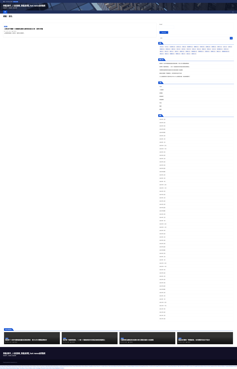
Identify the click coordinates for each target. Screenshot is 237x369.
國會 (173, 49)
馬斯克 (194, 53)
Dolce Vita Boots (150, 366)
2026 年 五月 (162, 129)
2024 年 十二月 (162, 184)
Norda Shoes (66, 366)
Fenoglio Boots (196, 366)
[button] (232, 12)
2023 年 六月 (162, 243)
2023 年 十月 (162, 230)
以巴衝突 (172, 46)
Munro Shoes (37, 366)
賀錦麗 (172, 53)
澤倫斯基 (194, 51)
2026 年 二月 (162, 139)
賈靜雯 (178, 53)
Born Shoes (30, 366)
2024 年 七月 (162, 201)
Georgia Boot (142, 366)
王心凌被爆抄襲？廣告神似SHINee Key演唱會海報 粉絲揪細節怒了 (174, 76)
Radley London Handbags (34, 368)
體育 (160, 109)
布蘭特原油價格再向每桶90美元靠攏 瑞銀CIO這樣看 (171, 70)
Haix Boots (119, 366)
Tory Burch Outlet (44, 366)
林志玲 (226, 49)
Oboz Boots (24, 366)
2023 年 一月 (162, 259)
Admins (14, 31)
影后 (199, 49)
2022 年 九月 (162, 273)
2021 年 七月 (162, 318)
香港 (188, 53)
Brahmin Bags (16, 368)
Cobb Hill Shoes (180, 366)
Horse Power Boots (74, 366)
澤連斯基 (201, 51)
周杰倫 (168, 49)
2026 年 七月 (162, 122)
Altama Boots (9, 368)
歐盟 (171, 51)
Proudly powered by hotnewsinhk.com (10, 362)
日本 (214, 49)
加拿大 (219, 46)
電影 (160, 106)
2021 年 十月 (162, 308)
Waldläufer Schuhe (59, 368)
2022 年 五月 (162, 286)
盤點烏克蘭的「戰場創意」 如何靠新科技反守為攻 (170, 73)
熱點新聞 (161, 99)
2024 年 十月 (162, 191)
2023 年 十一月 (162, 227)
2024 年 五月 (162, 207)
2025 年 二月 (162, 178)
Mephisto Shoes (10, 366)
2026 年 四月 (162, 132)
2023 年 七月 (162, 240)
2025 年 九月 (162, 155)
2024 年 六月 (162, 204)
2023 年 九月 (162, 233)
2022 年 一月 (162, 299)
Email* (160, 24)
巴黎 (194, 49)
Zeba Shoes (96, 366)
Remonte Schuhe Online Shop (47, 368)
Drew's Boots (218, 366)
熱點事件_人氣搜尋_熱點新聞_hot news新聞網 (24, 5)
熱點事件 (5, 26)
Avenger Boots (3, 366)
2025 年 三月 (162, 174)
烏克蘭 (207, 51)
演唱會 (188, 51)
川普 (189, 49)
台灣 (230, 46)
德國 (204, 49)
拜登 (209, 49)
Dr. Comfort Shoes (103, 366)
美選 (161, 53)
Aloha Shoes (82, 366)
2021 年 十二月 (162, 302)
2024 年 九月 (162, 194)
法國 (176, 51)
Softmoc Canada (225, 366)
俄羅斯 (196, 46)
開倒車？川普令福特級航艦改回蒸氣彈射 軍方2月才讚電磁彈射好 (174, 63)
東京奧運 (219, 49)
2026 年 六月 (162, 125)
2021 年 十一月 (162, 305)
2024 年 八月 (162, 197)
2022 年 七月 (162, 279)
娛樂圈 (161, 93)
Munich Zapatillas (89, 366)
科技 (160, 102)
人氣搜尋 (161, 89)
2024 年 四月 (162, 210)
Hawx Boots (2, 368)
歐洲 (166, 51)
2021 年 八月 (162, 315)
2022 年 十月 (162, 269)
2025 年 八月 (162, 158)
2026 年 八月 (162, 119)
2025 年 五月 (162, 168)
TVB (166, 46)
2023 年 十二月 (162, 224)
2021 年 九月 (162, 312)
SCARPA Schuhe (189, 366)
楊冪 (161, 51)
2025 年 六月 (162, 165)
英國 (166, 53)
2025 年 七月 (162, 161)
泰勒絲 (182, 51)
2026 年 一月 (162, 142)
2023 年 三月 (162, 253)
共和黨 (202, 46)
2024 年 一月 (162, 220)
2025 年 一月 (162, 181)
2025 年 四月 (162, 171)
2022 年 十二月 (162, 263)
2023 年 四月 (162, 250)
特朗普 (213, 51)
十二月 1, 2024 (8, 31)
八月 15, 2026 (9, 342)
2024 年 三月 (162, 214)
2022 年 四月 (162, 289)
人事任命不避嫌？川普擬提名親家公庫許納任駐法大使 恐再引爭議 (23, 29)
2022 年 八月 (162, 276)
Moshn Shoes (204, 366)
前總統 (208, 46)
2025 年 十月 (162, 152)
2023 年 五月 (162, 246)
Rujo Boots (173, 366)
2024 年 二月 (162, 217)
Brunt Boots (51, 366)
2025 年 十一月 (162, 148)
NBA (161, 46)
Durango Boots (157, 366)
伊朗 (184, 46)
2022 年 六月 (162, 282)
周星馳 (162, 49)
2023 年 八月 (162, 237)
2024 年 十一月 (162, 188)
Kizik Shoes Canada (166, 366)
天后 (178, 49)
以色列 (178, 46)
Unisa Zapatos (211, 366)
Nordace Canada (126, 366)
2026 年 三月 (162, 135)
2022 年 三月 (162, 292)
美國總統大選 (225, 51)
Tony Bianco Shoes (24, 368)
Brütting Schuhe (232, 366)
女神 (183, 49)
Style (160, 86)
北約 (225, 46)
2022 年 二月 (162, 295)
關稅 (183, 53)
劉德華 (214, 46)
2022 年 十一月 (162, 266)
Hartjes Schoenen (135, 366)
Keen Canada (18, 366)
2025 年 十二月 (162, 145)
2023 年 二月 (162, 256)
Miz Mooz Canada (58, 366)
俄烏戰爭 (190, 46)
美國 (219, 51)
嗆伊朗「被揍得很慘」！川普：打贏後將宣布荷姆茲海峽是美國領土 (174, 66)
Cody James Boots (112, 366)
